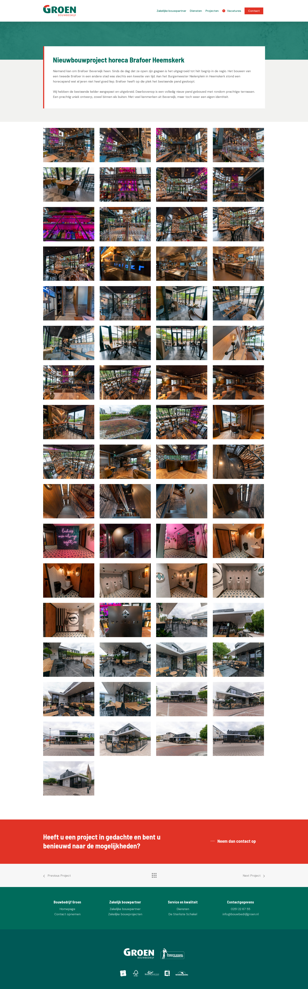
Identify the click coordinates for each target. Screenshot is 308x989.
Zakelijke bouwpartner (125, 909)
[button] (234, 841)
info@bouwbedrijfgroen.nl (241, 914)
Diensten (183, 909)
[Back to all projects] (154, 874)
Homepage (67, 909)
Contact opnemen (67, 914)
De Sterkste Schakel (182, 914)
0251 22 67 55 (240, 909)
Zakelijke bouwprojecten (125, 914)
